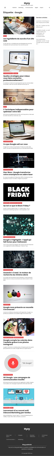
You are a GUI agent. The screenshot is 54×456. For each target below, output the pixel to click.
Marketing (21, 7)
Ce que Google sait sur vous (15, 144)
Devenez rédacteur (32, 436)
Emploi (41, 7)
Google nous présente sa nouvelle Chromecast (18, 308)
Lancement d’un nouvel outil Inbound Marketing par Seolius (17, 411)
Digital (36, 7)
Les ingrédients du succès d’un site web (18, 40)
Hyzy (27, 3)
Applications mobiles (9, 237)
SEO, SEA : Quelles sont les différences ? (42, 26)
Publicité (15, 7)
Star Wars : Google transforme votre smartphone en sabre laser (18, 173)
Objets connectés (8, 337)
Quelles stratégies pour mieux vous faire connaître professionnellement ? (16, 78)
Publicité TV (7, 304)
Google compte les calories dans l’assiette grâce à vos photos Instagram (17, 342)
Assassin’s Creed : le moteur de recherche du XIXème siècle (17, 273)
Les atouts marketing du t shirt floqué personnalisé (42, 21)
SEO (5, 36)
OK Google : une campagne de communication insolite (16, 378)
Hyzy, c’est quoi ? (9, 436)
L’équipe (20, 435)
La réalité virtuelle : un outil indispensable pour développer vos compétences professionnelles (43, 33)
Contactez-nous (45, 436)
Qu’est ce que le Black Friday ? (16, 206)
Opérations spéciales (16, 203)
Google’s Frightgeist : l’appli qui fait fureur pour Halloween (17, 241)
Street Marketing (8, 374)
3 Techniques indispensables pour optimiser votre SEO (18, 110)
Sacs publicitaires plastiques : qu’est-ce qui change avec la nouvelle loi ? (42, 42)
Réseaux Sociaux (19, 337)
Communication (29, 7)
